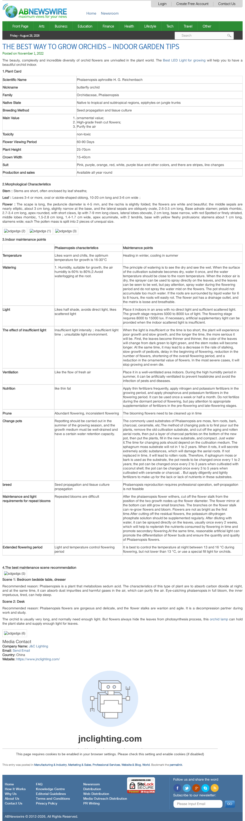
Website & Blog (131, 672)
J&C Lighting (38, 646)
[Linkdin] (196, 696)
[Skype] (205, 696)
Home (91, 13)
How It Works (15, 697)
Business (61, 26)
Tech (170, 26)
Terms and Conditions (53, 706)
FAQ (39, 692)
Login (162, 4)
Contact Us (226, 4)
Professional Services (106, 672)
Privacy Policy (46, 711)
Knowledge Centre (50, 697)
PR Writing (91, 711)
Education (85, 26)
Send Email (21, 650)
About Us (12, 706)
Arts (42, 26)
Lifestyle (150, 26)
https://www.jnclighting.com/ (38, 659)
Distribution (92, 697)
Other (207, 26)
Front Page (20, 26)
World (146, 672)
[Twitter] (187, 696)
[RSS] (215, 696)
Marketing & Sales (79, 672)
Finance (108, 26)
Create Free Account (192, 4)
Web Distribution (96, 701)
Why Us (11, 701)
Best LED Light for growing (184, 60)
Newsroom (110, 13)
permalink (176, 672)
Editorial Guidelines (51, 701)
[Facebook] (177, 696)
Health (129, 26)
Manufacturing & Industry (50, 672)
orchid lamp (219, 619)
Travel (188, 26)
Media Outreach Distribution (105, 706)
